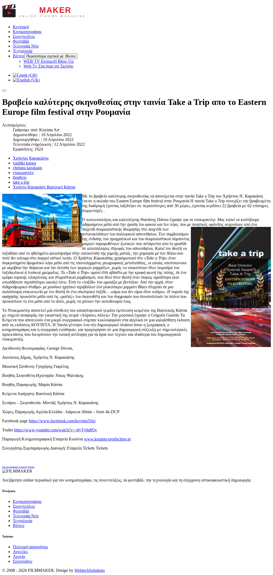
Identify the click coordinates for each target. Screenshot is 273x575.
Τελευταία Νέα (25, 46)
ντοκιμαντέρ (23, 172)
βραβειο (19, 177)
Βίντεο (18, 56)
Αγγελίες (20, 551)
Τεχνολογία (22, 51)
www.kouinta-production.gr (107, 439)
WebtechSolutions (89, 570)
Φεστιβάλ (21, 41)
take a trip (21, 182)
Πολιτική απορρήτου (30, 547)
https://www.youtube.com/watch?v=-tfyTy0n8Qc (55, 430)
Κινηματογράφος (27, 31)
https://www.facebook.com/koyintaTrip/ (62, 421)
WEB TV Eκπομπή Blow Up (48, 61)
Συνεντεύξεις (24, 36)
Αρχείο (19, 556)
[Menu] (4, 90)
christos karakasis (27, 168)
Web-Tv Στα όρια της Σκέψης (48, 66)
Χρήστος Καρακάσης (31, 158)
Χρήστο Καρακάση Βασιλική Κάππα (44, 187)
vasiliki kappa (24, 163)
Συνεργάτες (22, 561)
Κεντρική (21, 27)
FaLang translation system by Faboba (18, 467)
